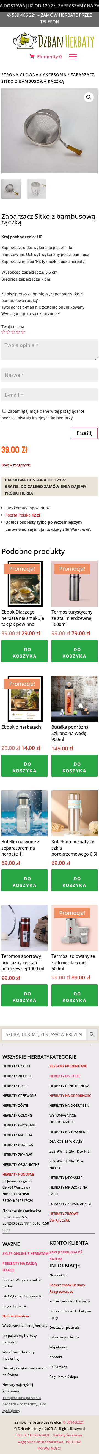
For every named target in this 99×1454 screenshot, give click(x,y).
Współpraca (59, 1347)
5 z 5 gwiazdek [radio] (23, 332)
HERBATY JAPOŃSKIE (66, 1177)
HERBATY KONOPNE (18, 1174)
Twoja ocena (12, 326)
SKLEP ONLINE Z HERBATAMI (26, 1253)
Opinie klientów (15, 1316)
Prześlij (85, 433)
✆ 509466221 (73, 1422)
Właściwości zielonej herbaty (24, 1325)
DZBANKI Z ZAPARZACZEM (70, 1204)
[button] (89, 97)
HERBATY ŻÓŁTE (15, 1105)
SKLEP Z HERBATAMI (33, 1435)
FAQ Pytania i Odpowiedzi (22, 1296)
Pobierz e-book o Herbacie (70, 1301)
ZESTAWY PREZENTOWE (68, 1066)
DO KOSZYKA (25, 653)
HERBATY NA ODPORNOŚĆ (70, 1095)
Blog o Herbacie (14, 1306)
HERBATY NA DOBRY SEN (69, 1105)
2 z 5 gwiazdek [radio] (8, 332)
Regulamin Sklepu (64, 1376)
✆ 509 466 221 (22, 15)
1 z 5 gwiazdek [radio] (3, 332)
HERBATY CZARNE (16, 1066)
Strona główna (19, 74)
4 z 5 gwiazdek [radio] (18, 332)
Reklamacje (59, 1366)
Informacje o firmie (64, 1337)
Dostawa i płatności (65, 1327)
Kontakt (56, 1357)
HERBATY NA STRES (65, 1076)
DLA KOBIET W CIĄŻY (66, 1141)
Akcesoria (54, 74)
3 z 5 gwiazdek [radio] (13, 332)
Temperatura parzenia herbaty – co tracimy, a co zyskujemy (24, 1404)
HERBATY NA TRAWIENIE (69, 1132)
